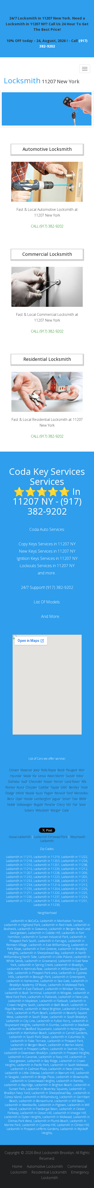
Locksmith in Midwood (57, 1117)
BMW (82, 799)
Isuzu (39, 793)
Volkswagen (24, 804)
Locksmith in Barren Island (65, 1045)
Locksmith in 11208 (47, 881)
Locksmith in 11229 (47, 869)
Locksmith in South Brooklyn (68, 1017)
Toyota (54, 787)
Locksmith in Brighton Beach (53, 1085)
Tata (75, 799)
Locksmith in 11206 (47, 901)
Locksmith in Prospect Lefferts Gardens (33, 1129)
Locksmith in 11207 (19, 873)
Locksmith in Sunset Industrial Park (45, 937)
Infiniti (20, 793)
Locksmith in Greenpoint (68, 977)
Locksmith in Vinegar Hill (69, 1113)
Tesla (84, 787)
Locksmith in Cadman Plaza (29, 1069)
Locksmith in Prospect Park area (36, 973)
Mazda (30, 793)
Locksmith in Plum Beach (31, 1013)
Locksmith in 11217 (74, 881)
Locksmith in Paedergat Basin (38, 1109)
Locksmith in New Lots (73, 997)
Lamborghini (42, 799)
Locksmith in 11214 (47, 885)
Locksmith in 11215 (19, 857)
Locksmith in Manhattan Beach (27, 1033)
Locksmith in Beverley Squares (46, 1089)
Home (17, 1166)
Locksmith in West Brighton (43, 1009)
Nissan (48, 781)
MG (68, 804)
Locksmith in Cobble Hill (44, 933)
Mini (81, 770)
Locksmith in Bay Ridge (42, 1061)
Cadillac (44, 787)
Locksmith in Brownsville (72, 1077)
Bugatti (38, 804)
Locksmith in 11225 (74, 893)
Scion (82, 804)
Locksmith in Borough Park (33, 977)
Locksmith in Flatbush (53, 1001)
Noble (11, 804)
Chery (61, 804)
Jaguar (56, 799)
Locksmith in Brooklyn (68, 965)
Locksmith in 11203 (47, 861)
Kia (35, 776)
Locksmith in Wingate (57, 993)
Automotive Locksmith (45, 1166)
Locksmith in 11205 (74, 877)
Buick (61, 770)
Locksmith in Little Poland (55, 957)
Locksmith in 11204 (47, 889)
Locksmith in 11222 (74, 857)
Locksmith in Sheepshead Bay (39, 953)
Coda (65, 810)
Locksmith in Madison (75, 1025)
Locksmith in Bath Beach (53, 1005)
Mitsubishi (42, 810)
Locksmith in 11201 (47, 865)
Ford (70, 793)
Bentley (74, 787)
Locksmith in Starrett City (67, 1049)
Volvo (79, 776)
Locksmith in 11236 (74, 861)
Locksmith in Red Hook (57, 925)
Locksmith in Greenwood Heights (33, 1081)
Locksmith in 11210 (19, 865)
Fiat (75, 804)
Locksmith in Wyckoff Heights (65, 1131)
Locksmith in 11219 (47, 857)
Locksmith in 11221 (19, 901)
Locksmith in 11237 (47, 897)
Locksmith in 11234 (19, 885)
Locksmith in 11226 (74, 889)
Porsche (50, 804)
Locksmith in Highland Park (22, 925)
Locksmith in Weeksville (21, 1105)
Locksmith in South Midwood (69, 1065)
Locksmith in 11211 (19, 893)
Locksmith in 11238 (74, 865)
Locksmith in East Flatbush (26, 989)
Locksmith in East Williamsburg (49, 945)
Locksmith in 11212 (74, 869)
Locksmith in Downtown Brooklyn (26, 1053)
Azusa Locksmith (20, 837)
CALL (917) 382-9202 (47, 226)
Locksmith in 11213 (74, 885)
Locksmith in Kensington (69, 1029)
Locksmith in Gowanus (32, 929)
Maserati (26, 770)
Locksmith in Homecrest (23, 981)
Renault (60, 793)
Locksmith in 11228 (47, 873)
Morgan (56, 810)
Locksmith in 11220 (47, 893)
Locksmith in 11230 (19, 897)
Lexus (42, 776)
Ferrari (58, 781)
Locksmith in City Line (20, 1021)
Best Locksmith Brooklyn (54, 1152)
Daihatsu (14, 781)
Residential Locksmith (49, 1172)
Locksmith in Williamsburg (40, 1097)
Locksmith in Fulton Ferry (53, 1021)
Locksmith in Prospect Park (65, 1041)
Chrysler (31, 787)
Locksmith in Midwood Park (66, 985)
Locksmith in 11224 (74, 897)
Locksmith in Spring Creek (35, 965)
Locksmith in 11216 (19, 869)
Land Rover (72, 781)
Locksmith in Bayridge (18, 1085)
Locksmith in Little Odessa (22, 1073)
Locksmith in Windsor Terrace (65, 989)
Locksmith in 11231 (74, 901)
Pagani (48, 793)
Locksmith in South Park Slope (29, 1037)
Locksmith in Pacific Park (33, 1065)
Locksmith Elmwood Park (50, 837)
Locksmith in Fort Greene (40, 949)
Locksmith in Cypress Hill (38, 1125)
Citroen (14, 770)
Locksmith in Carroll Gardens (67, 1033)
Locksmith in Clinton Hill (73, 1125)
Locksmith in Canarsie (22, 1057)
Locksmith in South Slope (31, 1017)
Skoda (27, 776)
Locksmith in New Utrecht (65, 1069)
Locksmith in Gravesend (41, 961)
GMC (64, 787)
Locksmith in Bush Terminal (23, 993)
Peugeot (71, 770)
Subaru (29, 810)
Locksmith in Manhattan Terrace (61, 921)
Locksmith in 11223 (47, 877)
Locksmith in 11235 (19, 889)
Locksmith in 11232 (19, 877)
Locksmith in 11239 (47, 905)
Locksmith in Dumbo (45, 1025)
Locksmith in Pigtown (52, 1105)
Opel (19, 799)
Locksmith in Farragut (52, 941)
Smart (66, 799)
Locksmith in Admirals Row (24, 969)
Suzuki (70, 776)
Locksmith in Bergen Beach (28, 1045)
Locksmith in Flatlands (42, 997)
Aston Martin (55, 776)
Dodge (10, 793)
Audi (24, 781)
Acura (20, 787)
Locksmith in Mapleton (23, 1001)
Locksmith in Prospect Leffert (29, 1049)
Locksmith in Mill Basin (69, 1101)
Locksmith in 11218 (19, 861)
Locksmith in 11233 (19, 881)
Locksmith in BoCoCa (24, 921)
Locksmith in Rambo (69, 1081)
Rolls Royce (48, 770)
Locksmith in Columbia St (67, 1037)
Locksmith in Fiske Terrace (28, 1041)
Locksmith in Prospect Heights (69, 1053)
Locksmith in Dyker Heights (22, 1117)
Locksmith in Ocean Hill (36, 1113)
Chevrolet (35, 781)
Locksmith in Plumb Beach (50, 1121)
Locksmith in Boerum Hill (57, 1073)
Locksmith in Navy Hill (53, 1057)
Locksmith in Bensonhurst (36, 1101)
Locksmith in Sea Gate (55, 981)
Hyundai (16, 776)
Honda (28, 799)
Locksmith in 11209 (74, 873)
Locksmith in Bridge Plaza (37, 1077)
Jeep (37, 770)
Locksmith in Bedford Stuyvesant (30, 1029)
